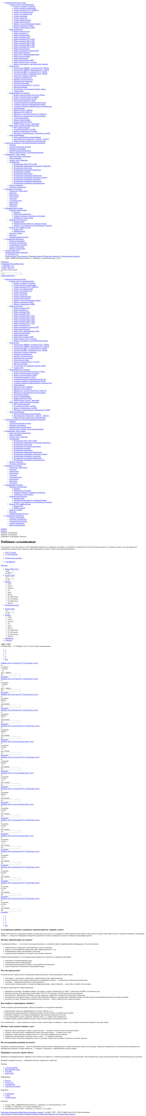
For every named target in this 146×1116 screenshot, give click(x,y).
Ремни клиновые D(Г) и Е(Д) (24, 39)
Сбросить (8, 640)
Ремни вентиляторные (22, 52)
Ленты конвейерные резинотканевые (27, 137)
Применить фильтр (12, 605)
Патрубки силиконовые (18, 243)
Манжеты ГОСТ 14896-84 (23, 110)
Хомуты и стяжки (15, 233)
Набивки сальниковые (17, 149)
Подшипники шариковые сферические (28, 175)
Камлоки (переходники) (18, 210)
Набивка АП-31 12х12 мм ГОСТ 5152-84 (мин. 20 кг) (20, 757)
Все (6, 659)
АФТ (9, 592)
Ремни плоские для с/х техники (25, 62)
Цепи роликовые (15, 158)
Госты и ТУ (9, 1082)
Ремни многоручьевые (22, 56)
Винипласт (13, 204)
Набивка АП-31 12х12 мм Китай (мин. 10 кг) (17, 773)
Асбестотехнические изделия (20, 147)
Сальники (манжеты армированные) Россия (30, 102)
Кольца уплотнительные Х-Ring (25, 99)
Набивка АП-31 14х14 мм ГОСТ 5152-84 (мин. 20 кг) (20, 789)
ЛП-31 (10, 595)
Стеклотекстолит (15, 200)
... (5, 655)
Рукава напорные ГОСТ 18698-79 (26, 10)
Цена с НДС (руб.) (12, 569)
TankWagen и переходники (23, 218)
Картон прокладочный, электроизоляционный (26, 152)
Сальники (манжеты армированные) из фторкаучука (33, 106)
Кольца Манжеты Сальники (19, 93)
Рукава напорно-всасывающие (25, 8)
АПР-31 (10, 588)
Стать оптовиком (11, 1067)
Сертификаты (10, 562)
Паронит (12, 145)
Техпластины (14, 66)
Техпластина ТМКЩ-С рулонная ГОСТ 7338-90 (31, 68)
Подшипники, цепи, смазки (15, 154)
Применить (9, 638)
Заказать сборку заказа (9, 269)
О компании (23, 252)
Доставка (15, 252)
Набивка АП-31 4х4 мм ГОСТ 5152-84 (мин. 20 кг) (19, 663)
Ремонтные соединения (22, 214)
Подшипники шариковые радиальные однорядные (32, 166)
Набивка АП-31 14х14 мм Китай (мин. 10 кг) (17, 804)
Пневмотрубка (19, 222)
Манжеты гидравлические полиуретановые (30, 116)
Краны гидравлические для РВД (25, 131)
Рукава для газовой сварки (23, 12)
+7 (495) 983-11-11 (11, 254)
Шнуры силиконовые (17, 249)
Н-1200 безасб (13, 597)
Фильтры (4, 565)
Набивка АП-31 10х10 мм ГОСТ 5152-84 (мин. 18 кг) (20, 726)
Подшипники (14, 162)
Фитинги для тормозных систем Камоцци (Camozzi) (33, 225)
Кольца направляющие (22, 120)
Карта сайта (9, 1073)
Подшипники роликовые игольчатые (27, 179)
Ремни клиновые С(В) (22, 37)
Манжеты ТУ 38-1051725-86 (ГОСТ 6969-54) (30, 114)
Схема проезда (10, 1097)
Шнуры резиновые (20, 87)
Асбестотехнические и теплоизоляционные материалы (25, 143)
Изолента (12, 235)
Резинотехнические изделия (15, 3)
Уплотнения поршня (21, 118)
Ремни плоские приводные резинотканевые (30, 141)
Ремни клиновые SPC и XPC (24, 47)
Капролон (13, 193)
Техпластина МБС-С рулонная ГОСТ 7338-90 (30, 72)
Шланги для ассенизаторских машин (27, 24)
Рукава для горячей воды (23, 14)
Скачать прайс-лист (12, 250)
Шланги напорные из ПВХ (24, 26)
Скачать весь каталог (12, 1086)
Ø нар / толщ (9, 575)
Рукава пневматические (22, 20)
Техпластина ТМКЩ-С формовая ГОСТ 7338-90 (31, 70)
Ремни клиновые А (21, 33)
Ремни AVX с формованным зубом (26, 54)
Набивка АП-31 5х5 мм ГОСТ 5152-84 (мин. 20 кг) (19, 679)
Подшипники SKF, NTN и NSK (25, 164)
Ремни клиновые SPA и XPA (24, 43)
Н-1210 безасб (13, 599)
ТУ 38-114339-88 (11, 554)
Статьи (7, 1095)
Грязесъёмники (19, 108)
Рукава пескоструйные (22, 22)
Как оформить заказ (12, 1069)
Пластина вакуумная (21, 83)
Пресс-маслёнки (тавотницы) (20, 156)
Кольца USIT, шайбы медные (20, 227)
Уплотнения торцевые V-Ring (24, 101)
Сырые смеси (19, 91)
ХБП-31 (10, 603)
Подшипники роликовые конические (27, 170)
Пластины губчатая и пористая (25, 76)
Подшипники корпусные (23, 168)
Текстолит (13, 199)
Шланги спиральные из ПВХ (24, 28)
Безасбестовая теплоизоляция (20, 150)
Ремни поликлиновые (22, 49)
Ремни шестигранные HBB (24, 60)
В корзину (4, 677)
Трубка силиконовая (16, 247)
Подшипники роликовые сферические (28, 181)
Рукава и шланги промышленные (21, 4)
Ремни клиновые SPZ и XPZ (24, 41)
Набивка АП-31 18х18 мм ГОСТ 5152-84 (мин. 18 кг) (20, 851)
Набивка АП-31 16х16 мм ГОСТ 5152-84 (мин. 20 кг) (20, 820)
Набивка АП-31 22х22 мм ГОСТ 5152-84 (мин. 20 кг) (20, 883)
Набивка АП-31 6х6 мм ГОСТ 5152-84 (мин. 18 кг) (19, 694)
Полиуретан (13, 197)
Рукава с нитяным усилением (24, 6)
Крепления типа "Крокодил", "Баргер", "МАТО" (31, 139)
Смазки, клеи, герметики (18, 160)
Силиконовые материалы (14, 239)
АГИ (9, 584)
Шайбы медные (19, 231)
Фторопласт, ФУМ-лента (18, 191)
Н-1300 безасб (13, 601)
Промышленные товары (14, 208)
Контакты (8, 252)
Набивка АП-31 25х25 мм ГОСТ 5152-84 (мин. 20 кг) (20, 898)
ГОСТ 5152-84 (10, 552)
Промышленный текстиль (18, 237)
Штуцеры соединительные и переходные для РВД (32, 133)
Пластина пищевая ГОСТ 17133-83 (26, 85)
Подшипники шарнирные (23, 174)
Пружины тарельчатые (17, 187)
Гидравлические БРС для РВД (25, 129)
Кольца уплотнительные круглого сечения (29, 95)
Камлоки (17, 212)
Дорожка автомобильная (23, 77)
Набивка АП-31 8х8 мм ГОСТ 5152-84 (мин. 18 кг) (19, 710)
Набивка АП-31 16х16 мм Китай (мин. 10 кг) (17, 836)
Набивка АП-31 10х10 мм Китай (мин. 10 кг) (17, 741)
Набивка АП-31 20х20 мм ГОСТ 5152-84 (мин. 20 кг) (20, 867)
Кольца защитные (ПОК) (23, 122)
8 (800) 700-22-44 (7, 268)
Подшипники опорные (22, 172)
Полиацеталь (14, 195)
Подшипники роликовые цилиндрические (29, 183)
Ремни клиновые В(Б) (22, 35)
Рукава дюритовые (20, 16)
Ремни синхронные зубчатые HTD (26, 51)
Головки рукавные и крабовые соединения (29, 216)
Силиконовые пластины (18, 245)
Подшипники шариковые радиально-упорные (30, 177)
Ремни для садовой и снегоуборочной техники (31, 64)
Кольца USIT (18, 229)
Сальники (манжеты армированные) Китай (29, 104)
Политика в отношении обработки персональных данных (22, 1112)
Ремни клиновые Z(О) (22, 31)
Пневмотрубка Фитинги (18, 220)
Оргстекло (13, 206)
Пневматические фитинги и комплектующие (30, 224)
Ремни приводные (16, 29)
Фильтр (8, 582)
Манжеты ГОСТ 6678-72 (23, 112)
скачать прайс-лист (8, 276)
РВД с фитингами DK (22, 127)
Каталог (8, 1081)
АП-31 (10, 586)
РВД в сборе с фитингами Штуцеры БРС (24, 126)
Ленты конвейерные (16, 135)
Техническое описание (13, 558)
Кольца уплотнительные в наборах (26, 97)
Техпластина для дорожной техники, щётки (30, 89)
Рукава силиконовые (17, 241)
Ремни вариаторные (21, 58)
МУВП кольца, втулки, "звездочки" (27, 124)
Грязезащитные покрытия (23, 81)
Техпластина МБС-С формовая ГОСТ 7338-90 (30, 74)
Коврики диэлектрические (23, 79)
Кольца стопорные (16, 185)
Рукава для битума (20, 18)
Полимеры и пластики (13, 189)
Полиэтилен (13, 202)
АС (9, 590)
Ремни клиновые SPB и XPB (24, 45)
